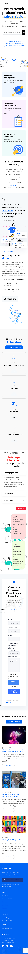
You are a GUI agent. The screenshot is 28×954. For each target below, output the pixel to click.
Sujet (10, 635)
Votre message (13, 656)
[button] (8, 765)
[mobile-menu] (25, 3)
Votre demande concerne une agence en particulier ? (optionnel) (13, 647)
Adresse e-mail (13, 628)
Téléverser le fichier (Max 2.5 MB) (13, 676)
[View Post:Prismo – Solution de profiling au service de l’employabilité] (14, 824)
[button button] (8, 810)
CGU (10, 886)
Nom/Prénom (12, 620)
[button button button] (8, 857)
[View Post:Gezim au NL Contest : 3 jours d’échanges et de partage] (14, 779)
